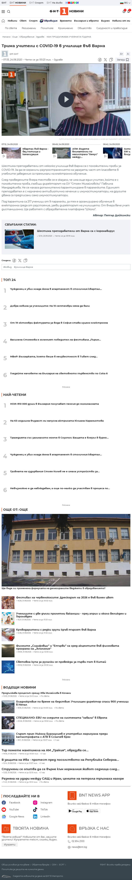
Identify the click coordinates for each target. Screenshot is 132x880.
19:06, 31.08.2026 (9, 754)
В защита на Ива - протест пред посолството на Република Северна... (60, 760)
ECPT (61, 865)
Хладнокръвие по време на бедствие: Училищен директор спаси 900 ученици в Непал (72, 703)
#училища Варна (23, 267)
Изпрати (9, 844)
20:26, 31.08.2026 (24, 721)
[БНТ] (6, 54)
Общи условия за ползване (15, 865)
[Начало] (3, 21)
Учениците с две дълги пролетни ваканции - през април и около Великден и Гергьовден (71, 615)
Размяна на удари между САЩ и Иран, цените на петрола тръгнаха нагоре (63, 778)
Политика (47, 28)
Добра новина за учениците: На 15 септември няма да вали (50, 305)
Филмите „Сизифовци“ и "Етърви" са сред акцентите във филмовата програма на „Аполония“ (67, 647)
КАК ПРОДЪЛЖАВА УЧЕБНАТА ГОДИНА (69, 37)
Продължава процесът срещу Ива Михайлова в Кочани (36, 693)
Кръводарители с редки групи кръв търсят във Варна (56, 629)
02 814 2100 (78, 841)
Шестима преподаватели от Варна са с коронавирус (76, 231)
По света (11, 28)
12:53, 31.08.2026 (9, 773)
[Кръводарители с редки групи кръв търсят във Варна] (8, 634)
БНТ (4, 2)
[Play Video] (66, 99)
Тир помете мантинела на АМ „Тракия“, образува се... (45, 750)
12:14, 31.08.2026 (9, 763)
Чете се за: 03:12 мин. (28, 782)
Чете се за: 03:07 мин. (42, 740)
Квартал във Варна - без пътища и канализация (35, 152)
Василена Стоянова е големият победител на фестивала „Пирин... (55, 339)
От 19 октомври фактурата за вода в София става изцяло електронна (59, 322)
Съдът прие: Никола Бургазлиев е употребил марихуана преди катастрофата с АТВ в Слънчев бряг (62, 735)
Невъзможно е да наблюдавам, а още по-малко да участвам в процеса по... (60, 488)
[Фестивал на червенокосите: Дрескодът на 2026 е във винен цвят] (8, 602)
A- (128, 53)
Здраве (40, 37)
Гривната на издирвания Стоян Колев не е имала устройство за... (55, 471)
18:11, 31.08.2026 (24, 740)
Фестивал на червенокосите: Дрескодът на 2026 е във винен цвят (64, 597)
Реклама (66, 387)
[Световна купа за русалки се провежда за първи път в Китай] (8, 667)
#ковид (7, 267)
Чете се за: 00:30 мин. (28, 754)
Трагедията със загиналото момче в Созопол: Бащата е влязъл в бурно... (59, 437)
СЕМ (54, 865)
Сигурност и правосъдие (111, 28)
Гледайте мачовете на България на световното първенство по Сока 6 (59, 373)
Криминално (65, 28)
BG (126, 2)
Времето (66, 20)
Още (15, 37)
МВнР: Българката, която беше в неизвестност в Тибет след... (54, 356)
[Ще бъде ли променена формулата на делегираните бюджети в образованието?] (66, 550)
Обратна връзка (40, 865)
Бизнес (105, 20)
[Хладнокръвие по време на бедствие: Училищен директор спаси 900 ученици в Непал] (8, 706)
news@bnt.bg (79, 847)
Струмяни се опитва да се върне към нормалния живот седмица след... (60, 769)
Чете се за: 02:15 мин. (28, 773)
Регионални (29, 28)
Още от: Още (15, 510)
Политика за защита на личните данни (23, 869)
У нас (57, 740)
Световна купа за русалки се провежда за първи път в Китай (61, 662)
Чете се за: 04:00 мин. (43, 708)
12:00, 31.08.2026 (10, 696)
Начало (6, 37)
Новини (12, 20)
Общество (85, 28)
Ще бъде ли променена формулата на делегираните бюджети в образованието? (53, 588)
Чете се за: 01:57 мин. (28, 763)
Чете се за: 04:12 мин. (28, 696)
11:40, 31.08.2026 (9, 782)
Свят (23, 20)
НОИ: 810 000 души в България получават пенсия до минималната (54, 403)
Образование (26, 37)
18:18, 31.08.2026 (24, 708)
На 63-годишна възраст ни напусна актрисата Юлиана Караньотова (57, 420)
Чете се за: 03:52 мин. (43, 721)
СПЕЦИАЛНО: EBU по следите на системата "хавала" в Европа (61, 717)
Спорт (33, 20)
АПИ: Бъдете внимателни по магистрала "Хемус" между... (85, 153)
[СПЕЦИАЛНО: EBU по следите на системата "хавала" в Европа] (8, 722)
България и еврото (86, 20)
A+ (121, 53)
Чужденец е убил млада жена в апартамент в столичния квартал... (56, 288)
